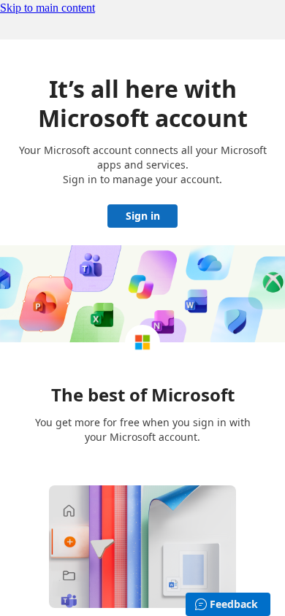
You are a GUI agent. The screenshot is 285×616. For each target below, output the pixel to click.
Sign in (143, 216)
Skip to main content (47, 7)
